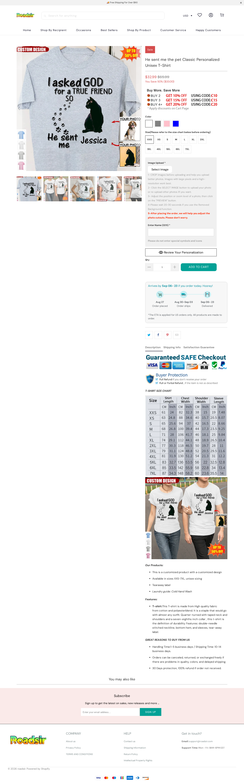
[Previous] (19, 108)
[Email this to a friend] (177, 335)
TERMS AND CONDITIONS (79, 754)
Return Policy (131, 754)
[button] (54, 30)
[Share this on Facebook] (158, 335)
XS (158, 139)
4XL (159, 149)
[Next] (139, 108)
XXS (149, 139)
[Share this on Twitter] (149, 335)
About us (71, 741)
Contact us (129, 741)
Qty (147, 259)
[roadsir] (25, 15)
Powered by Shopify (38, 768)
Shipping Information (135, 747)
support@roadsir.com (201, 741)
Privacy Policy (73, 747)
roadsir (21, 768)
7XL (187, 149)
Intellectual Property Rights (138, 760)
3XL (149, 149)
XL (193, 139)
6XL (178, 149)
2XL (202, 139)
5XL (168, 149)
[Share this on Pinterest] (167, 335)
